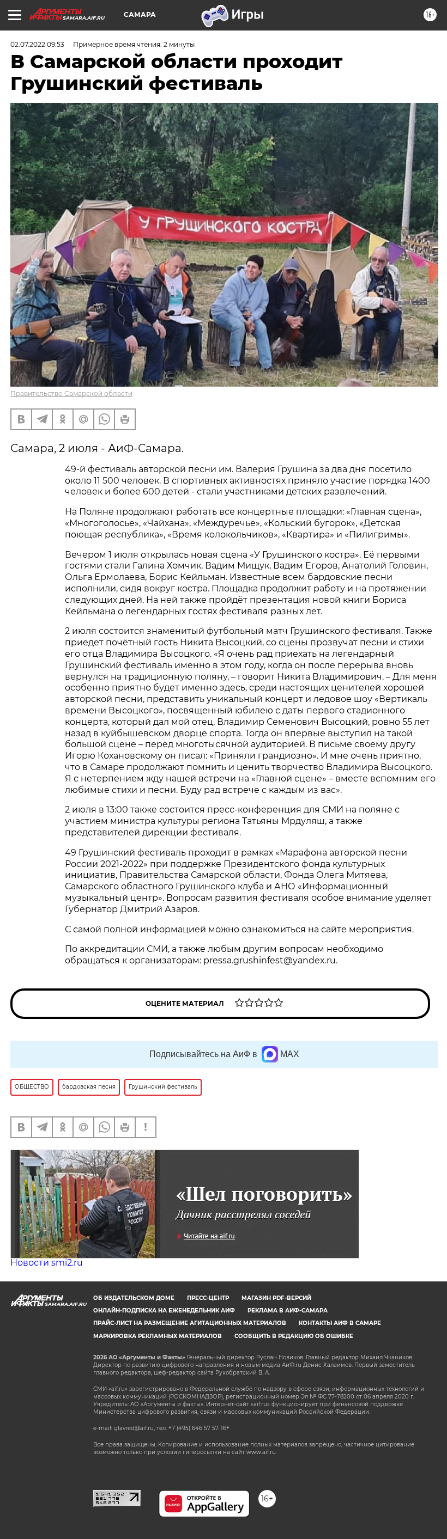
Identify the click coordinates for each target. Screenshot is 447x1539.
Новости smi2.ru (46, 1262)
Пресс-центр (208, 1298)
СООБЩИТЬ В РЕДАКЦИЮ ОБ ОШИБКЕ (293, 1336)
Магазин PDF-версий (276, 1298)
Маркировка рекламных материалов (157, 1336)
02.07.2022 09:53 (37, 44)
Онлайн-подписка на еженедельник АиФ (164, 1310)
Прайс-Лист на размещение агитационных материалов (189, 1323)
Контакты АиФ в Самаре (340, 1323)
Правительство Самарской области (71, 393)
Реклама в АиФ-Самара (287, 1310)
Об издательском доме (133, 1298)
